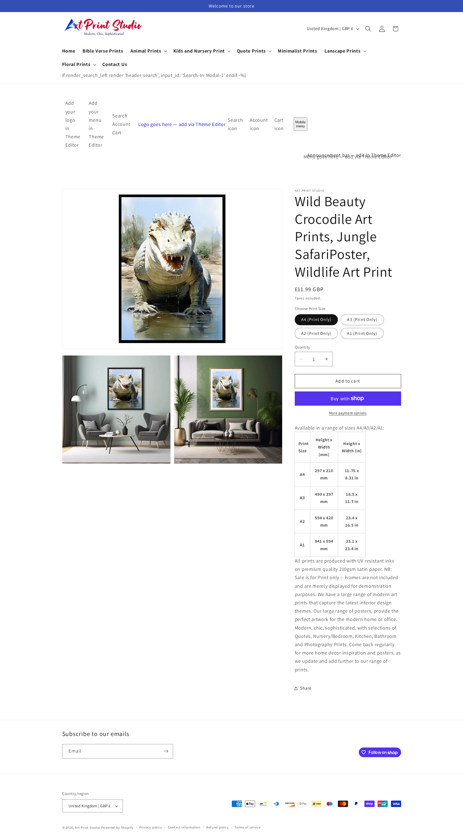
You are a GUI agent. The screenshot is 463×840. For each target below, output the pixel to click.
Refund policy (217, 827)
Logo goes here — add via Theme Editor (182, 124)
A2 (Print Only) (316, 333)
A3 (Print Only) (362, 319)
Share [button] (305, 688)
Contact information (184, 827)
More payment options (348, 412)
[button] (148, 51)
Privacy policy (150, 827)
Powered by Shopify (117, 827)
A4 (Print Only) (316, 319)
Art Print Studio (87, 827)
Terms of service (248, 827)
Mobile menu (300, 124)
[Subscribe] (166, 751)
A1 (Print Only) (362, 333)
